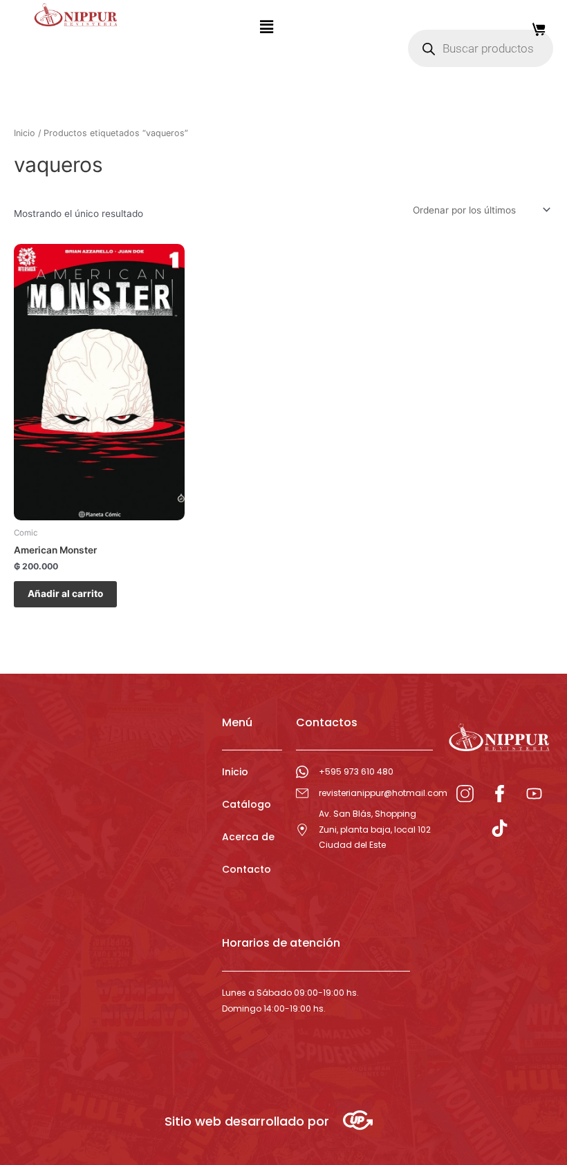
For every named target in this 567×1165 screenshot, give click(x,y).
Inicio (24, 133)
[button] (266, 26)
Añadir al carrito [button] (65, 593)
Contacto (246, 869)
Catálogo (246, 804)
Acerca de (248, 837)
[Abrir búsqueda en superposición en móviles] (480, 48)
